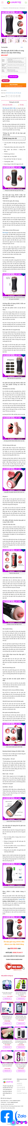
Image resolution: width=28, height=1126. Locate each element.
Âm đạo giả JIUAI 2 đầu (9, 108)
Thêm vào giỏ (13, 76)
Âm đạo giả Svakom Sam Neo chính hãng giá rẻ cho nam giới (20, 1042)
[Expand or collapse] (24, 138)
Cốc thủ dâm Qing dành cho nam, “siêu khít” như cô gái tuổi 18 (21, 994)
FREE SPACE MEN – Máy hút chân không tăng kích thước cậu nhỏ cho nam (20, 1017)
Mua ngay (5, 80)
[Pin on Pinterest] (17, 96)
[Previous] (3, 24)
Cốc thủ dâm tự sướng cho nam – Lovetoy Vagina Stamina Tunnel (20, 1066)
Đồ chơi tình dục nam (13, 8)
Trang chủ (5, 8)
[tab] (14, 102)
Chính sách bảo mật (21, 1087)
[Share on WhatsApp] (6, 96)
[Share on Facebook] (9, 96)
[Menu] (2, 2)
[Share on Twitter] (11, 96)
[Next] (24, 24)
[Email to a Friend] (14, 96)
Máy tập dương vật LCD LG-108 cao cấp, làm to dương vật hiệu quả (7, 1017)
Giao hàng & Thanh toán (22, 1093)
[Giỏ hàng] (26, 2)
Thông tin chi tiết (14, 102)
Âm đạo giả (22, 8)
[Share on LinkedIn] (19, 96)
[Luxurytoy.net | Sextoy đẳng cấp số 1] (14, 2)
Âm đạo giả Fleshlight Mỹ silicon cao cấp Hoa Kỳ (7, 1065)
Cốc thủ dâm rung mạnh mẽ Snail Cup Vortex (7, 993)
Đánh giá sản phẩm (7, 104)
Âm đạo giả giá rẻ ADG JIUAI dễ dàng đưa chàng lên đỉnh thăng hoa (7, 1042)
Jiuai (22, 47)
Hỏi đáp (22, 104)
